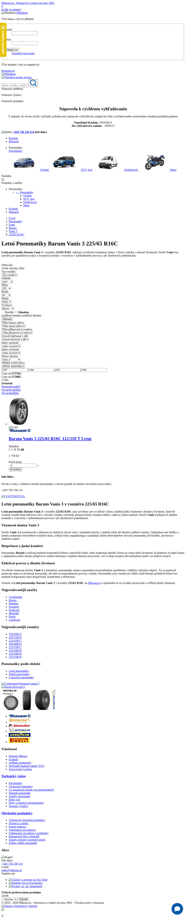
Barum (13, 600)
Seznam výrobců (18, 806)
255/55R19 (15, 656)
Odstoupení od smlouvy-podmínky (29, 833)
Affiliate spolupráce (20, 762)
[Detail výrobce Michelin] (20, 731)
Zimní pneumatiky (19, 674)
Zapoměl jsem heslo (23, 53)
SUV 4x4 (86, 169)
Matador (13, 603)
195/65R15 (15, 634)
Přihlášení (22, 12)
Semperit (14, 606)
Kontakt (13, 138)
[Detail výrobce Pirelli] (19, 741)
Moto (172, 169)
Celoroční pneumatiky (21, 677)
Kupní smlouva (17, 826)
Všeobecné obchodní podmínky (27, 820)
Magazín (14, 141)
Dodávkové (131, 169)
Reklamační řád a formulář (24, 836)
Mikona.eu (94, 583)
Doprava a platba (18, 823)
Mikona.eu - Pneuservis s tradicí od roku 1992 (27, 3)
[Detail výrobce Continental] (20, 722)
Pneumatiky (15, 150)
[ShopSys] (19, 906)
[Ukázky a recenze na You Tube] (28, 879)
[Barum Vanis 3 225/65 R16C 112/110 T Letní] (18, 424)
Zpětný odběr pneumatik (23, 843)
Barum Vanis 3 (50, 438)
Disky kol (14, 799)
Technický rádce (13, 776)
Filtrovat (7, 319)
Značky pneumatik (19, 796)
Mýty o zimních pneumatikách (26, 802)
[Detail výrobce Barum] (20, 716)
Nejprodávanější (10, 386)
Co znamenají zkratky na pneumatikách (31, 789)
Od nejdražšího (10, 393)
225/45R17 (15, 640)
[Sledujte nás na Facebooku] (25, 882)
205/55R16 (15, 637)
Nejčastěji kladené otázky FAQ (27, 765)
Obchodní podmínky (17, 813)
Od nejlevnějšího (11, 389)
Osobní (44, 169)
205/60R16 (15, 643)
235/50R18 (15, 653)
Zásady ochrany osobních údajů (27, 839)
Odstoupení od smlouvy (22, 829)
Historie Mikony (18, 756)
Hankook (14, 610)
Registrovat (8, 70)
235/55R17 (15, 647)
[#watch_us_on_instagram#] (25, 886)
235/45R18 (15, 650)
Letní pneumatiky (19, 670)
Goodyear (14, 619)
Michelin (14, 613)
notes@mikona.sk (11, 870)
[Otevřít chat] (177, 909)
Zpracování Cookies (20, 769)
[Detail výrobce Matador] (20, 726)
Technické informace (21, 786)
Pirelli (12, 616)
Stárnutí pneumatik (19, 793)
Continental (15, 596)
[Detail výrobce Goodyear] (20, 735)
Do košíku (15, 469)
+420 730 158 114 (24, 132)
